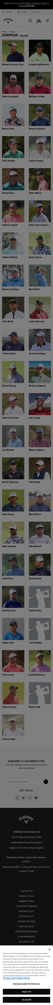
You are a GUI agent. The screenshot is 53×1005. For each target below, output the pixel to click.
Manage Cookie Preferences (26, 984)
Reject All (26, 992)
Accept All (26, 1000)
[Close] (49, 949)
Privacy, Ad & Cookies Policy (16, 978)
